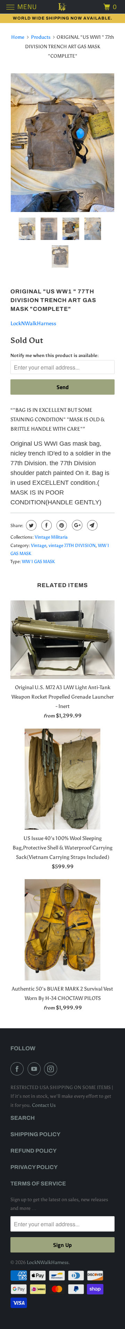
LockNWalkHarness (33, 323)
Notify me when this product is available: (54, 355)
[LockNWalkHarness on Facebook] (18, 1068)
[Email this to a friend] (91, 525)
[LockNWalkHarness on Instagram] (52, 1068)
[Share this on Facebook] (46, 525)
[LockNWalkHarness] (62, 7)
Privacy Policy (34, 1167)
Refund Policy (33, 1151)
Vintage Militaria (51, 537)
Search (22, 1118)
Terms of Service (38, 1183)
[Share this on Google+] (76, 525)
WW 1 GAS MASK (38, 561)
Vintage (38, 545)
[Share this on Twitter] (30, 525)
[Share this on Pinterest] (61, 525)
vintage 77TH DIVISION (72, 545)
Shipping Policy (35, 1134)
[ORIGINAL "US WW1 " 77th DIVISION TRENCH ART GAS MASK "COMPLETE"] (62, 142)
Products (40, 37)
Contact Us (44, 1105)
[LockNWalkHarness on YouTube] (35, 1068)
